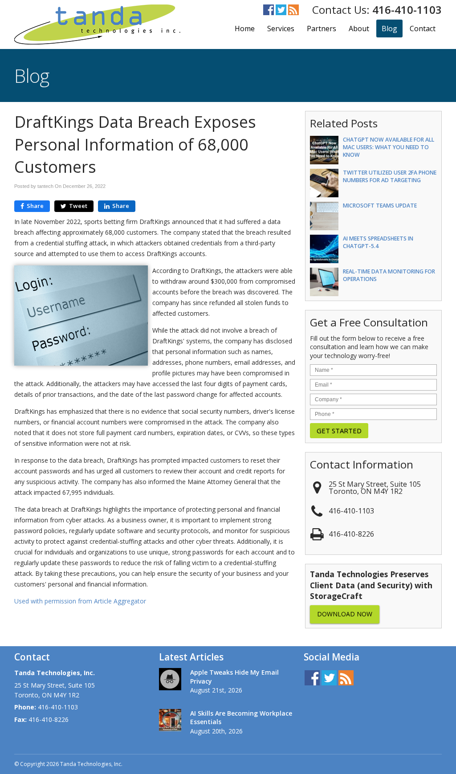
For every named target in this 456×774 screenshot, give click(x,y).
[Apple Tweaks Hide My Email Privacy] (170, 680)
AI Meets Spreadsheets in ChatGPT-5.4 (378, 242)
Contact (423, 28)
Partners (321, 28)
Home (245, 28)
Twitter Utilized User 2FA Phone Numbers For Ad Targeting (389, 176)
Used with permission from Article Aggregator (80, 601)
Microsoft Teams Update (380, 205)
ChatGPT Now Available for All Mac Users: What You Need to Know (388, 147)
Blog (389, 28)
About (359, 28)
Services (280, 28)
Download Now (344, 614)
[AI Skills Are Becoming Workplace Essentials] (170, 721)
